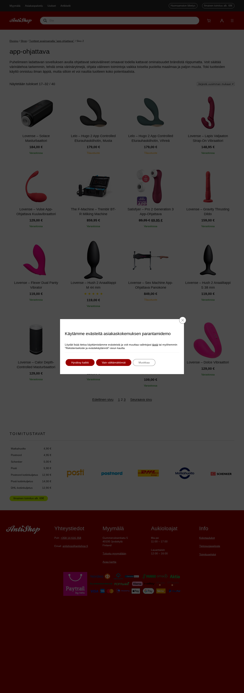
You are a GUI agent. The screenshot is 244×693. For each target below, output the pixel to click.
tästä (155, 344)
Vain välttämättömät (114, 362)
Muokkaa (144, 362)
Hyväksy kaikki (80, 362)
